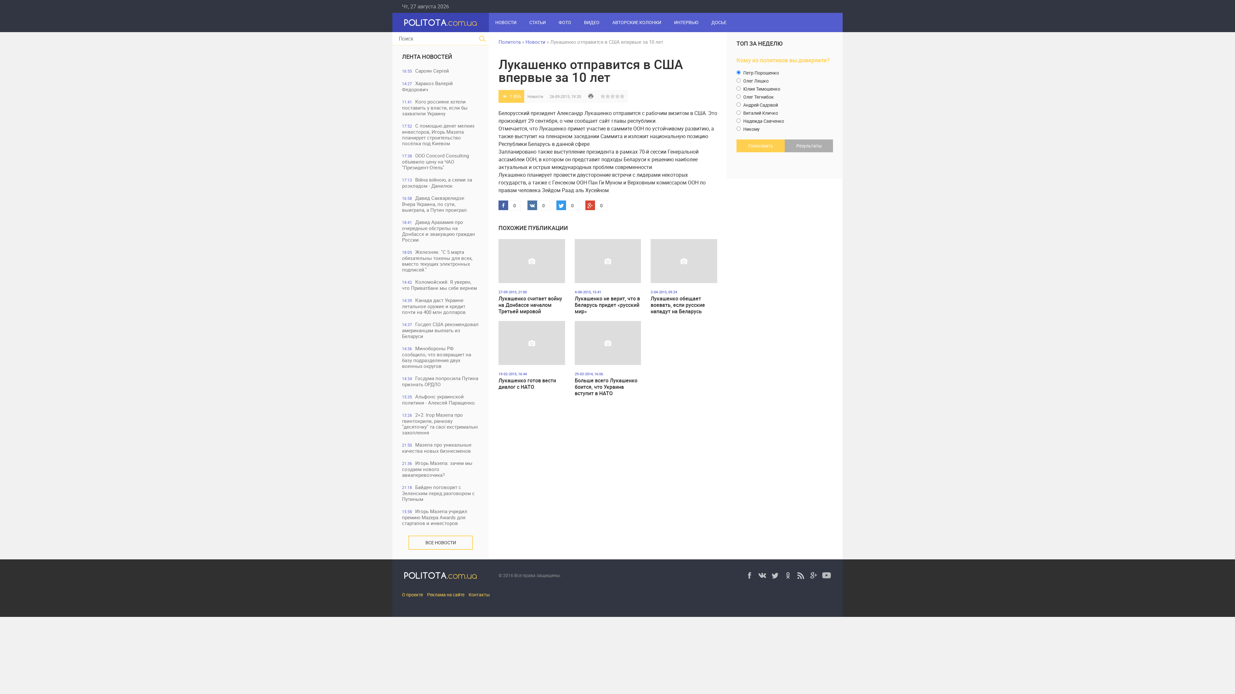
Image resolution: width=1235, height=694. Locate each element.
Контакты (479, 595)
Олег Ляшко (755, 81)
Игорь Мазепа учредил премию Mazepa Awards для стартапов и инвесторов (434, 517)
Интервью (686, 22)
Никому (751, 129)
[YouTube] (826, 575)
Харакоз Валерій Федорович (427, 86)
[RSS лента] (800, 575)
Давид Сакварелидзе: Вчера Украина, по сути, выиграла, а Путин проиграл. (435, 204)
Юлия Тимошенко (761, 89)
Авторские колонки (636, 22)
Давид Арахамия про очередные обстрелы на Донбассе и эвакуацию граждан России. (438, 231)
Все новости (440, 542)
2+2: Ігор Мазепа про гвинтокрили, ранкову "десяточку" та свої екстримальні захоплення (440, 424)
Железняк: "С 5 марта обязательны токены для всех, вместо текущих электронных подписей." (437, 261)
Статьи (537, 22)
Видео (591, 22)
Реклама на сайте (445, 595)
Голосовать (760, 146)
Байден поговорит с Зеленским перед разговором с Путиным (438, 493)
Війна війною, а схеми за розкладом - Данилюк (437, 182)
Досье (719, 22)
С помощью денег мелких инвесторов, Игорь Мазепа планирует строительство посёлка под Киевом (438, 134)
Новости (506, 22)
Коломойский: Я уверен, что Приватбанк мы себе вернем (439, 285)
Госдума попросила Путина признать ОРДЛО (440, 381)
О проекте (412, 595)
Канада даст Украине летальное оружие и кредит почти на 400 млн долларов (434, 306)
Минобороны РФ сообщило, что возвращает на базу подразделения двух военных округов (436, 357)
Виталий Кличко (760, 113)
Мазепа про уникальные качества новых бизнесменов (436, 447)
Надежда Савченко (763, 121)
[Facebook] (749, 575)
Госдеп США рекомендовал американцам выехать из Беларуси (440, 330)
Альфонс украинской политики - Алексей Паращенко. (439, 399)
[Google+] (813, 575)
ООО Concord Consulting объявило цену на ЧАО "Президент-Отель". (435, 161)
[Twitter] (775, 575)
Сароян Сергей (425, 70)
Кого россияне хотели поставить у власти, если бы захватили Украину (435, 107)
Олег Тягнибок (758, 97)
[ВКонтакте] (762, 575)
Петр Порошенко (760, 73)
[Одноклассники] (788, 575)
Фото (565, 22)
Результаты (809, 146)
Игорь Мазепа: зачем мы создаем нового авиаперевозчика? (437, 469)
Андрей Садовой (760, 105)
